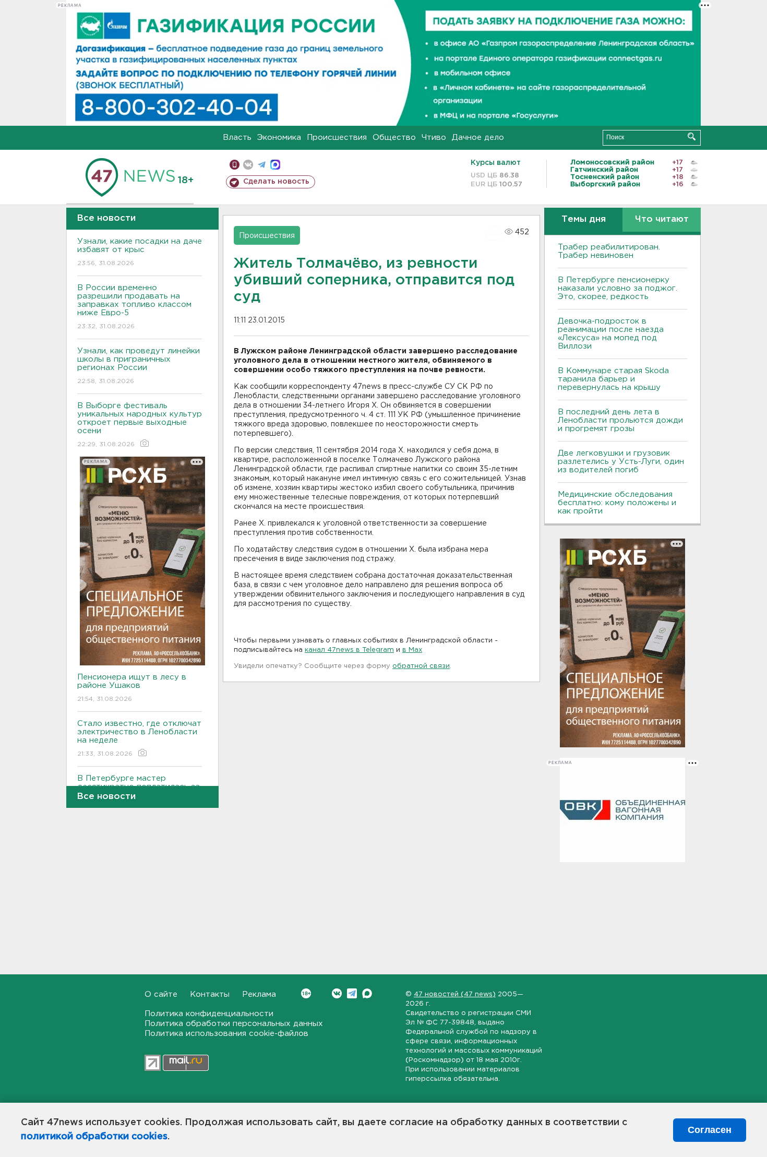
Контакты (210, 994)
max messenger (275, 165)
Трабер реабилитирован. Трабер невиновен (609, 251)
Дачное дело (478, 137)
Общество (394, 137)
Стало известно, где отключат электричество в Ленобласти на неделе (139, 738)
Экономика (279, 137)
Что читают (662, 219)
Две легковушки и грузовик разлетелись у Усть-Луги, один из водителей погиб (621, 461)
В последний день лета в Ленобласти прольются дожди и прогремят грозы (620, 420)
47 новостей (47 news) (455, 994)
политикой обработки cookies (94, 1136)
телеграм (262, 165)
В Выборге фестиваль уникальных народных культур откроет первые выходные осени (139, 424)
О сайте (161, 994)
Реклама (259, 994)
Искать (692, 136)
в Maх (412, 650)
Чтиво (434, 137)
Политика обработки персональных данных (234, 1023)
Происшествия (337, 137)
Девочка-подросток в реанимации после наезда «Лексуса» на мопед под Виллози (611, 334)
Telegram (352, 993)
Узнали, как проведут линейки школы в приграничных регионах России (138, 366)
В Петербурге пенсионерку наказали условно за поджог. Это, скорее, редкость (617, 288)
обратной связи (421, 666)
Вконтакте (337, 993)
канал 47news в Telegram (349, 650)
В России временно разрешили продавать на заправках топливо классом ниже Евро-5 (134, 306)
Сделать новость (276, 181)
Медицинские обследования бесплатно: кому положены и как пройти (617, 503)
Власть (237, 137)
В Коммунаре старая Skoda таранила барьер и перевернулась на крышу (613, 379)
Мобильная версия (234, 165)
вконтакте (248, 165)
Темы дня (583, 219)
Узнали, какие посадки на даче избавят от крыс (139, 252)
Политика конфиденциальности (209, 1013)
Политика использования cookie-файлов (226, 1033)
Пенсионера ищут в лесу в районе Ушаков (131, 688)
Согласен (710, 1130)
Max (367, 993)
